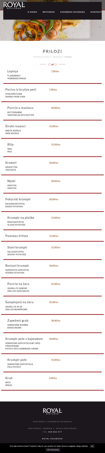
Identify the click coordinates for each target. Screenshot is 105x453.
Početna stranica (42, 56)
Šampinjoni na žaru (19, 302)
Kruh (9, 378)
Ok (92, 446)
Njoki (11, 181)
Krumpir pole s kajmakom (24, 339)
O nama (32, 12)
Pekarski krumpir (18, 199)
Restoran (49, 12)
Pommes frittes (16, 236)
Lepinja (12, 71)
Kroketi (11, 162)
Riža (10, 144)
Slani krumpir (17, 247)
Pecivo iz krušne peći (20, 89)
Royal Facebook (52, 439)
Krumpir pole (17, 360)
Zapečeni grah (18, 320)
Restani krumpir (17, 265)
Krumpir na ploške (20, 217)
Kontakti (96, 12)
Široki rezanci (15, 126)
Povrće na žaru (18, 284)
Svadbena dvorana (72, 12)
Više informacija (53, 450)
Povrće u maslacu (20, 108)
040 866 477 (55, 432)
